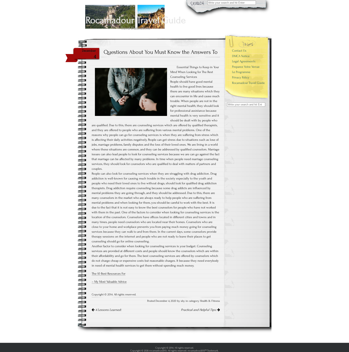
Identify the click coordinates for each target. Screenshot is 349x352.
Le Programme (241, 72)
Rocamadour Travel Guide (248, 83)
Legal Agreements (243, 61)
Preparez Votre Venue (246, 67)
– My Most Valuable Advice (109, 281)
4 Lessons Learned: (108, 310)
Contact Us (239, 50)
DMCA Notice (241, 56)
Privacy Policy (240, 77)
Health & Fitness (210, 301)
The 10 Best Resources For (108, 273)
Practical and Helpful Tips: (199, 310)
